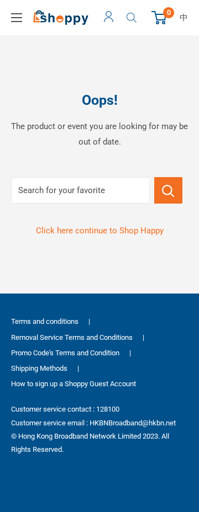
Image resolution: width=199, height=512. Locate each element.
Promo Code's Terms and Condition (65, 353)
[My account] (108, 17)
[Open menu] (16, 17)
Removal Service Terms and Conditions (72, 337)
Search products (133, 18)
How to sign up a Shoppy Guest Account (73, 384)
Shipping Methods (39, 368)
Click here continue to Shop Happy (100, 231)
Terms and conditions (44, 321)
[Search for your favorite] (168, 190)
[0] (159, 17)
